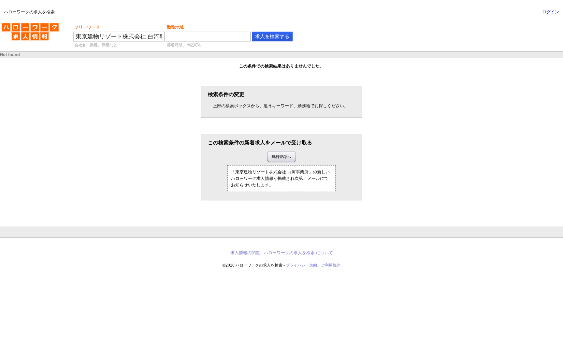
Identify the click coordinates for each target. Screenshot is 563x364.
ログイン (550, 11)
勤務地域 (175, 27)
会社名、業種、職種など (95, 45)
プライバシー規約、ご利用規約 (313, 265)
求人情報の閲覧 (245, 252)
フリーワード (87, 27)
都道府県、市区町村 (184, 45)
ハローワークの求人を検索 (25, 25)
